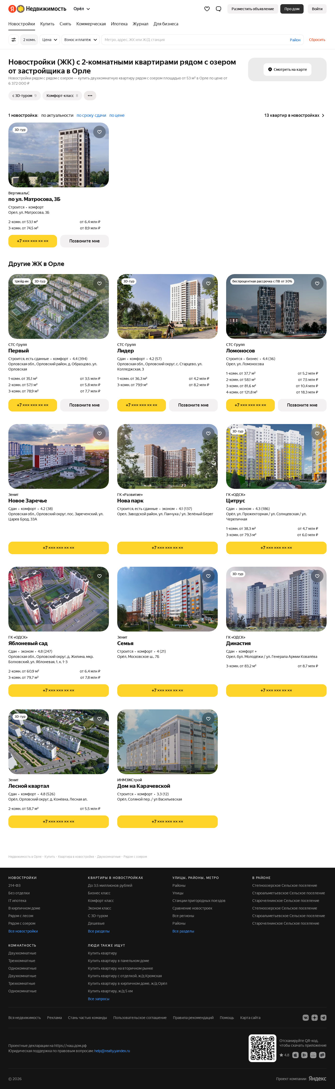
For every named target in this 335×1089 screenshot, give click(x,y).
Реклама (54, 1018)
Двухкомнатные (22, 953)
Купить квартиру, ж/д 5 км (110, 991)
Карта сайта (250, 1018)
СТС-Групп (17, 345)
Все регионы (183, 916)
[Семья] (167, 599)
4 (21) (161, 651)
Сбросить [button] (317, 40)
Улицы (177, 893)
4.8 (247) (45, 651)
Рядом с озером (21, 923)
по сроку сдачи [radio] (91, 115)
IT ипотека (17, 901)
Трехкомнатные (21, 961)
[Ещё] (90, 95)
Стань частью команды (87, 1018)
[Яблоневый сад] (58, 599)
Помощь (227, 1018)
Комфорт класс (101, 901)
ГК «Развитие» (130, 495)
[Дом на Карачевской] (167, 741)
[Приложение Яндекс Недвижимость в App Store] (295, 1055)
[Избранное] (207, 9)
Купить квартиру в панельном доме (118, 961)
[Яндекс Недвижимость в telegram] (323, 1018)
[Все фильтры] (13, 39)
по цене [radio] (117, 115)
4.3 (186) (262, 509)
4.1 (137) (185, 509)
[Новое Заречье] (58, 456)
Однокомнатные (22, 968)
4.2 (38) (46, 509)
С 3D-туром (98, 916)
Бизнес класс (99, 893)
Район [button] (295, 40)
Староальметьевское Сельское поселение (288, 893)
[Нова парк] (167, 456)
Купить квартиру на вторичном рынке (120, 968)
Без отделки (19, 893)
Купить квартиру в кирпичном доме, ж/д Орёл (127, 983)
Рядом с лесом (20, 916)
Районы (179, 885)
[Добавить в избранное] (99, 132)
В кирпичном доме (24, 908)
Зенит (13, 495)
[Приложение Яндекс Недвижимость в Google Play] (304, 1055)
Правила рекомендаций (193, 1018)
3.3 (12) (163, 794)
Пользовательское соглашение (140, 1018)
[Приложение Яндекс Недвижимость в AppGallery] (313, 1055)
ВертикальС (19, 193)
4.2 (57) (155, 359)
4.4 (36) (269, 359)
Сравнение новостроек (192, 908)
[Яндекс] (317, 1078)
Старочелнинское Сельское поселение (285, 901)
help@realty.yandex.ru (112, 1051)
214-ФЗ (14, 885)
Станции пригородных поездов (199, 901)
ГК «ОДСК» (235, 495)
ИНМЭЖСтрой (129, 780)
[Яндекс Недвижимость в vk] (306, 1018)
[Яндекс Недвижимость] (37, 9)
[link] (317, 9)
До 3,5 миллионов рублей (110, 885)
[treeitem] (23, 24)
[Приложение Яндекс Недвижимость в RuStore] (322, 1055)
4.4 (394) (79, 359)
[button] (218, 9)
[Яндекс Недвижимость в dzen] (314, 1018)
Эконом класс (99, 908)
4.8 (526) (47, 794)
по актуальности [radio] (57, 115)
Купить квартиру (102, 953)
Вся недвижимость (24, 1018)
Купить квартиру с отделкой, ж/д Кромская (125, 976)
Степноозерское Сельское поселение (284, 885)
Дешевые (96, 923)
